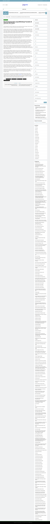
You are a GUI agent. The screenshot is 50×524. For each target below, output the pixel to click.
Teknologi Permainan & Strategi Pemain (40, 497)
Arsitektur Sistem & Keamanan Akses (39, 174)
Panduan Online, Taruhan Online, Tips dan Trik (40, 342)
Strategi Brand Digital (37, 442)
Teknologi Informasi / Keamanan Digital (40, 490)
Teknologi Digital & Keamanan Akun (39, 475)
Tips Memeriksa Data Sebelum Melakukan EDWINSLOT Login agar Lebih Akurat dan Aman (40, 108)
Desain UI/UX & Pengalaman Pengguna (40, 188)
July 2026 (36, 126)
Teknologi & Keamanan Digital (38, 463)
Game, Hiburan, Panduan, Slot (38, 224)
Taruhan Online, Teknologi (38, 451)
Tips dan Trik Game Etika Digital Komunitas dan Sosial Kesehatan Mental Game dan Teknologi (40, 509)
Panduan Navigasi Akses (38, 340)
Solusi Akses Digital (37, 429)
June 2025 (36, 146)
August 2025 (36, 143)
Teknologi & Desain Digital (38, 454)
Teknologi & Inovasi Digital (38, 462)
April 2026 (36, 131)
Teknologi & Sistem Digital (38, 469)
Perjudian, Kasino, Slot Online (38, 375)
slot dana (20, 74)
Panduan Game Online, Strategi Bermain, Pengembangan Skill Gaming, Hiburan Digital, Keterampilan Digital (40, 334)
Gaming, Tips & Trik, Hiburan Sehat (39, 229)
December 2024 (37, 155)
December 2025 (37, 137)
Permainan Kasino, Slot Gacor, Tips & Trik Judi (40, 379)
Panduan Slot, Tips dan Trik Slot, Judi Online (40, 360)
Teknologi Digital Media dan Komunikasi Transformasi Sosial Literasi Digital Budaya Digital (40, 482)
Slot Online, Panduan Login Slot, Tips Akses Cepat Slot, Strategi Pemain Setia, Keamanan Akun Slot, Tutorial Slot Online (40, 414)
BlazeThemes (30, 522)
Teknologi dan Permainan (38, 474)
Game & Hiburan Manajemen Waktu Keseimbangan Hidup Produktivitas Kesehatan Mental (40, 208)
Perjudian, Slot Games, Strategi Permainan (40, 376)
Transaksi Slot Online (6, 80)
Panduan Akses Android (38, 316)
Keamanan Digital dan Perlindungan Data (40, 276)
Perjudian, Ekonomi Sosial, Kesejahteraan (40, 373)
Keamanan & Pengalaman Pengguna (39, 265)
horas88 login (37, 236)
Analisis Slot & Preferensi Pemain (39, 168)
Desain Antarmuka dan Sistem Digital (39, 186)
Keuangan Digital (37, 292)
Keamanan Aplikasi (37, 270)
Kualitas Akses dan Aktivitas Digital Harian (40, 298)
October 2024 (36, 158)
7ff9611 (5, 24)
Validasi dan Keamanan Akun (38, 519)
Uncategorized (37, 518)
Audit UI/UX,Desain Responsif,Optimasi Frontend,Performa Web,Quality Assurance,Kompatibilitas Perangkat (40, 177)
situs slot (36, 95)
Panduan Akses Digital (38, 318)
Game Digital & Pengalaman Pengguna (39, 211)
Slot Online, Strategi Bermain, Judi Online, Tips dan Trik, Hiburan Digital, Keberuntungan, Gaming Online (40, 423)
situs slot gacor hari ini (38, 98)
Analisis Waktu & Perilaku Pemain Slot (40, 171)
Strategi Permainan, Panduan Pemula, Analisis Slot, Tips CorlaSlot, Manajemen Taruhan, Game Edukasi (40, 445)
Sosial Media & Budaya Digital (38, 435)
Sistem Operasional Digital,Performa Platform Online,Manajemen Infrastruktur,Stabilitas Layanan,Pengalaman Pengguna (40, 401)
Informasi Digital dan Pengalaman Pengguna (40, 241)
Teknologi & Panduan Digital (38, 468)
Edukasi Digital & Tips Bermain (39, 194)
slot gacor (36, 86)
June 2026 (36, 128)
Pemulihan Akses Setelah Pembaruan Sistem (40, 363)
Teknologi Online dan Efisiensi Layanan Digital (40, 494)
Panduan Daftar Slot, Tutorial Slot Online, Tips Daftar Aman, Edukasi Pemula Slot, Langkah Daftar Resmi (40, 328)
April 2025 (36, 149)
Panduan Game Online (38, 332)
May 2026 (36, 129)
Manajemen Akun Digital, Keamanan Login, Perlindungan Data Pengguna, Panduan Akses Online (40, 304)
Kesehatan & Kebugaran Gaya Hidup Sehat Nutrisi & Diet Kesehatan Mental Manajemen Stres (40, 290)
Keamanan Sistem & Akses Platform (39, 287)
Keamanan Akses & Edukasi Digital (39, 269)
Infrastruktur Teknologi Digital (38, 248)
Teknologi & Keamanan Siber (38, 465)
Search (45, 102)
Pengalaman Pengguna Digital (38, 365)
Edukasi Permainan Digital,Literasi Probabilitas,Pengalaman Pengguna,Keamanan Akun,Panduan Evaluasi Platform (40, 197)
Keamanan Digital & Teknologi (38, 275)
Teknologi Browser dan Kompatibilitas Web (40, 472)
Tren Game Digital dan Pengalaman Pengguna (40, 515)
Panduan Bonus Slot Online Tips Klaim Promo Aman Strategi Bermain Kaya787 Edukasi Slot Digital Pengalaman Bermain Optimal (40, 322)
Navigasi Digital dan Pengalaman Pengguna (40, 307)
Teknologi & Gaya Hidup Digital (39, 457)
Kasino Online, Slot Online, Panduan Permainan (41, 262)
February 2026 (37, 134)
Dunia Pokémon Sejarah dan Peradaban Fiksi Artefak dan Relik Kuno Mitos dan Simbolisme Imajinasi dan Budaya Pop (40, 191)
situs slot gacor (37, 92)
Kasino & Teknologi (37, 256)
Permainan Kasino (37, 378)
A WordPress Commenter (38, 122)
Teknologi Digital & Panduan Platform (39, 477)
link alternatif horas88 (38, 301)
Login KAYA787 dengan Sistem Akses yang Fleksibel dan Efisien (17, 12)
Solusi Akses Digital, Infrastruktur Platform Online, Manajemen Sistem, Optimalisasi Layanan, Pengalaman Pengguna (40, 431)
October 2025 (36, 140)
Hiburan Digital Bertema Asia (38, 234)
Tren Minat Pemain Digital (38, 516)
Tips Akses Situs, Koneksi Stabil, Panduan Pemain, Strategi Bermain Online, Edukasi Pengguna (40, 506)
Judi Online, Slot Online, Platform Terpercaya (40, 252)
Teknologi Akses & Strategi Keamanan (40, 471)
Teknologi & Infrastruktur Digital (39, 460)
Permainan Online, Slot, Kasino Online (39, 383)
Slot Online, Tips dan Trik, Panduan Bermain (40, 427)
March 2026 (36, 132)
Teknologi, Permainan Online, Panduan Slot (40, 503)
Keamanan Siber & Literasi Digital (39, 284)
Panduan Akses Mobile (38, 319)
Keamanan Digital (37, 273)
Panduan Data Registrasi (38, 330)
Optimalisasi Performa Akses (38, 311)
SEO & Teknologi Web (37, 393)
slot (35, 89)
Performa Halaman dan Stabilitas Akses (40, 372)
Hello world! (44, 122)
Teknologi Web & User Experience (39, 500)
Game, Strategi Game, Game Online (39, 226)
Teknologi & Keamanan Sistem (39, 466)
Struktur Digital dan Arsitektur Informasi (40, 448)
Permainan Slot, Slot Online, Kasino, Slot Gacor (41, 387)
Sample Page (24, 9)
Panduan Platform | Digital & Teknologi (40, 357)
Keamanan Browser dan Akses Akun (39, 272)
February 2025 (37, 152)
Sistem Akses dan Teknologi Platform (39, 396)
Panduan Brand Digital (38, 324)
